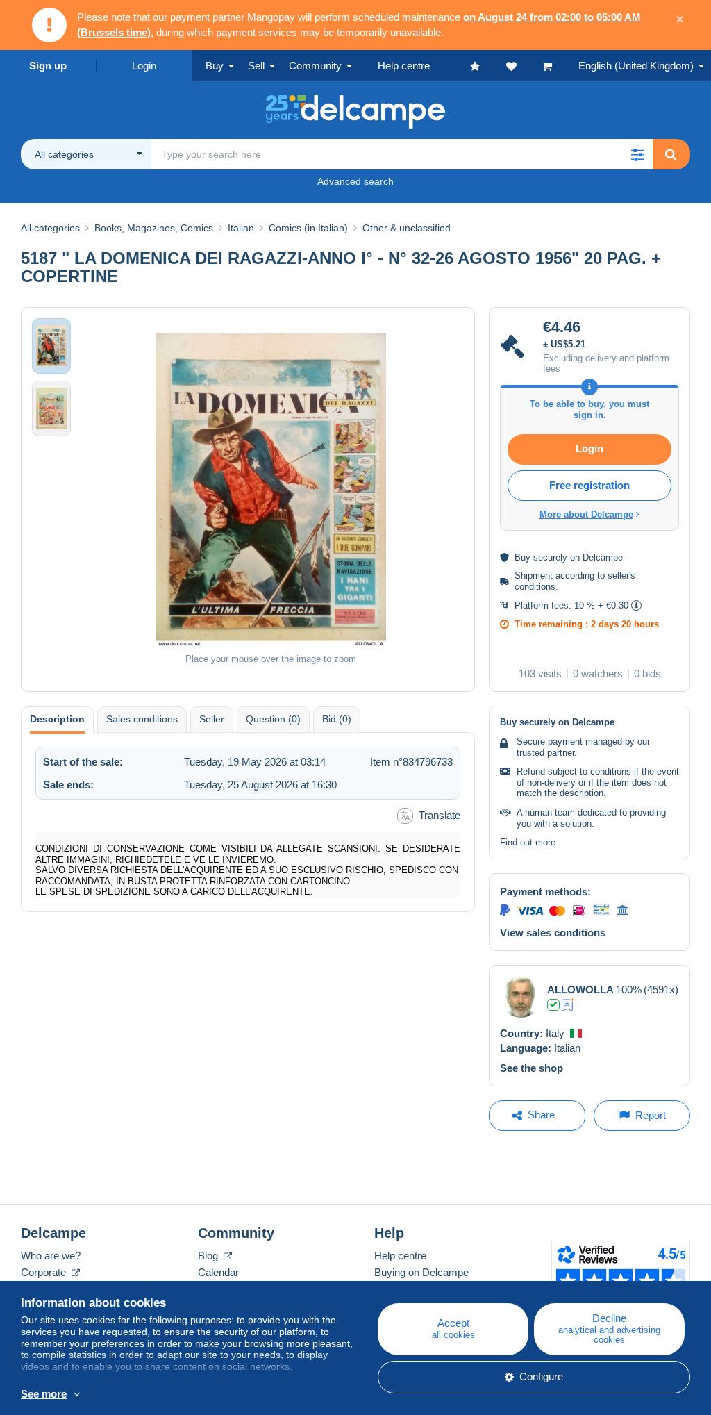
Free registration (589, 485)
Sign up (48, 66)
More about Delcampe (586, 514)
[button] (637, 154)
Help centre (400, 1255)
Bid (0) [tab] (336, 719)
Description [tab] (57, 719)
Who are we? (51, 1255)
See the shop (531, 1068)
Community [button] (315, 66)
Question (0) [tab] (273, 719)
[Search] (670, 154)
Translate (439, 815)
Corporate (45, 1272)
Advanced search (355, 181)
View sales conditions (552, 932)
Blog (209, 1255)
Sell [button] (256, 66)
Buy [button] (215, 66)
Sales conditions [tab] (142, 719)
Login (144, 66)
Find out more (527, 842)
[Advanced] (568, 1004)
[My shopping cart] (560, 65)
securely (550, 557)
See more (44, 1394)
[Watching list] (524, 65)
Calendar (218, 1272)
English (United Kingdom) (636, 66)
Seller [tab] (211, 719)
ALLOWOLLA (580, 989)
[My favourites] (488, 65)
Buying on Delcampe (421, 1272)
